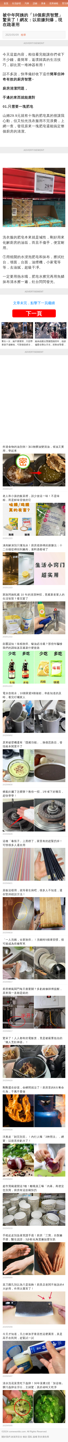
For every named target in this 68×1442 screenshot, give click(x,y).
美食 (43, 3)
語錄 (35, 3)
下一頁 (34, 313)
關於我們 (6, 1436)
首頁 (6, 3)
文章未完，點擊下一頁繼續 (34, 303)
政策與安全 (16, 1436)
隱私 (30, 1436)
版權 (35, 1436)
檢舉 (23, 34)
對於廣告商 (43, 1436)
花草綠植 (53, 3)
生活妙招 (16, 3)
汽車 (27, 3)
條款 (25, 1436)
